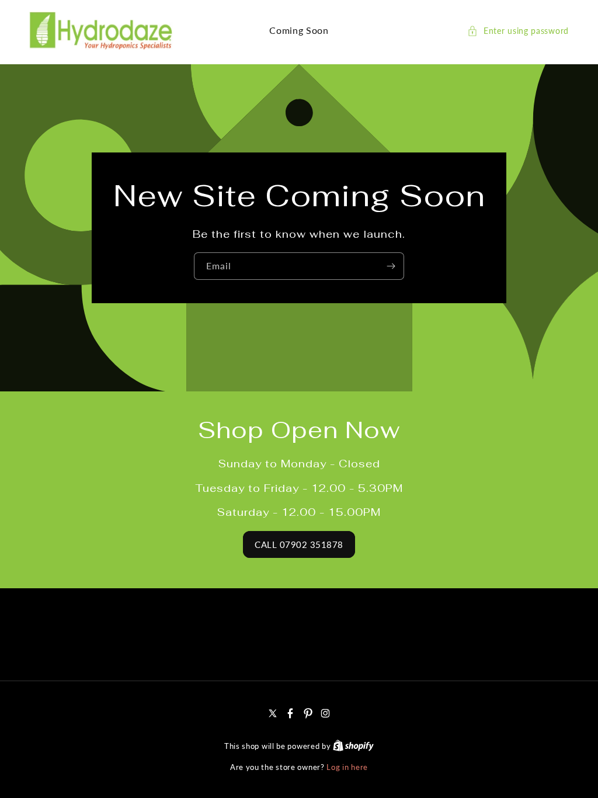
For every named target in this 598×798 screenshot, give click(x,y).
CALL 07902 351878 (299, 544)
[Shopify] (353, 746)
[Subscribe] (391, 266)
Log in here (347, 767)
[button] (518, 30)
